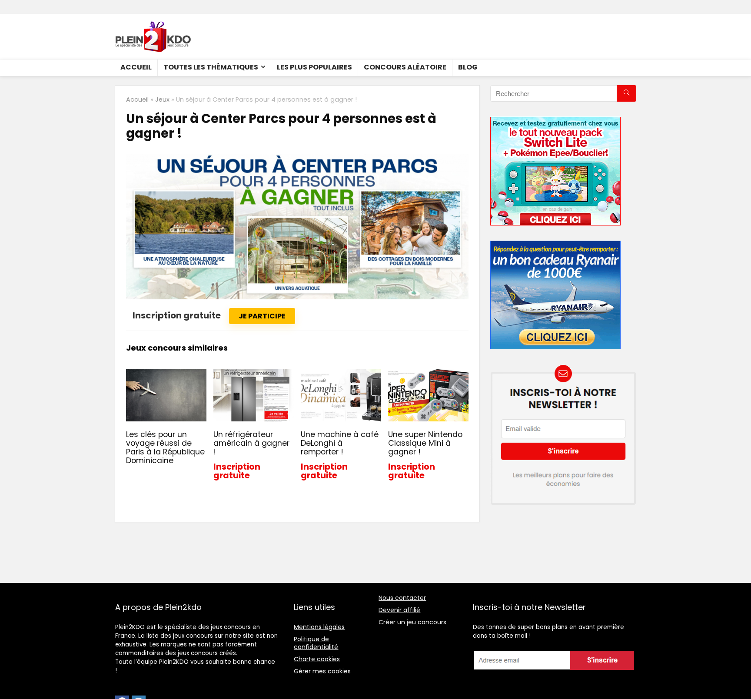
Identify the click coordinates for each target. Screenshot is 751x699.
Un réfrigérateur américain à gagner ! (251, 443)
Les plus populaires (314, 67)
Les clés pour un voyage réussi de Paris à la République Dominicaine (165, 447)
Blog (468, 67)
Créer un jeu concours (412, 622)
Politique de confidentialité (316, 643)
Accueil (136, 67)
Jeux (162, 99)
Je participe (262, 316)
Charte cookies (317, 659)
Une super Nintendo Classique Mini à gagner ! (425, 443)
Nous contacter (402, 597)
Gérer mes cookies (322, 671)
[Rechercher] (626, 93)
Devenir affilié (399, 610)
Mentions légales (319, 627)
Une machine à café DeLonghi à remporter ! (340, 443)
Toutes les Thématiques (210, 67)
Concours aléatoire (405, 67)
